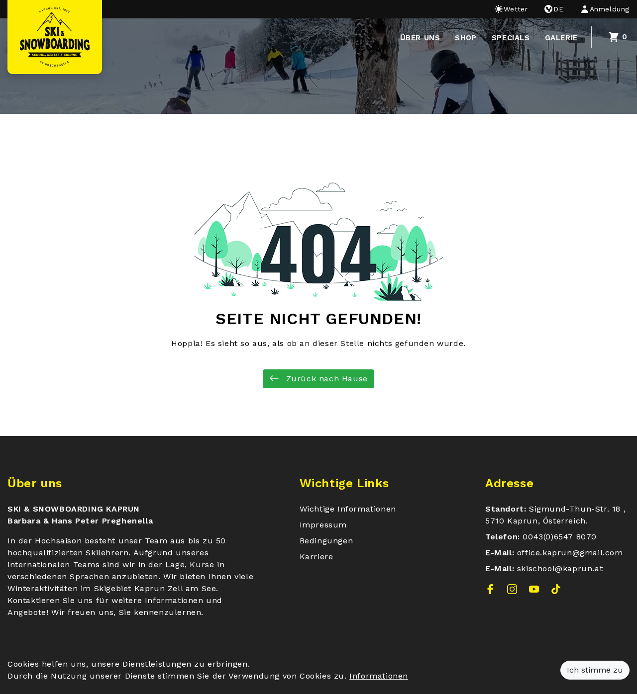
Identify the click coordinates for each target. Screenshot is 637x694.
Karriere (316, 556)
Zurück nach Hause (325, 378)
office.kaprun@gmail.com (570, 552)
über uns (420, 37)
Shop (465, 37)
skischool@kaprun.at (560, 568)
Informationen (378, 676)
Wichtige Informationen (348, 509)
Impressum (323, 524)
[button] (601, 9)
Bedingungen (326, 540)
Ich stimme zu (595, 670)
